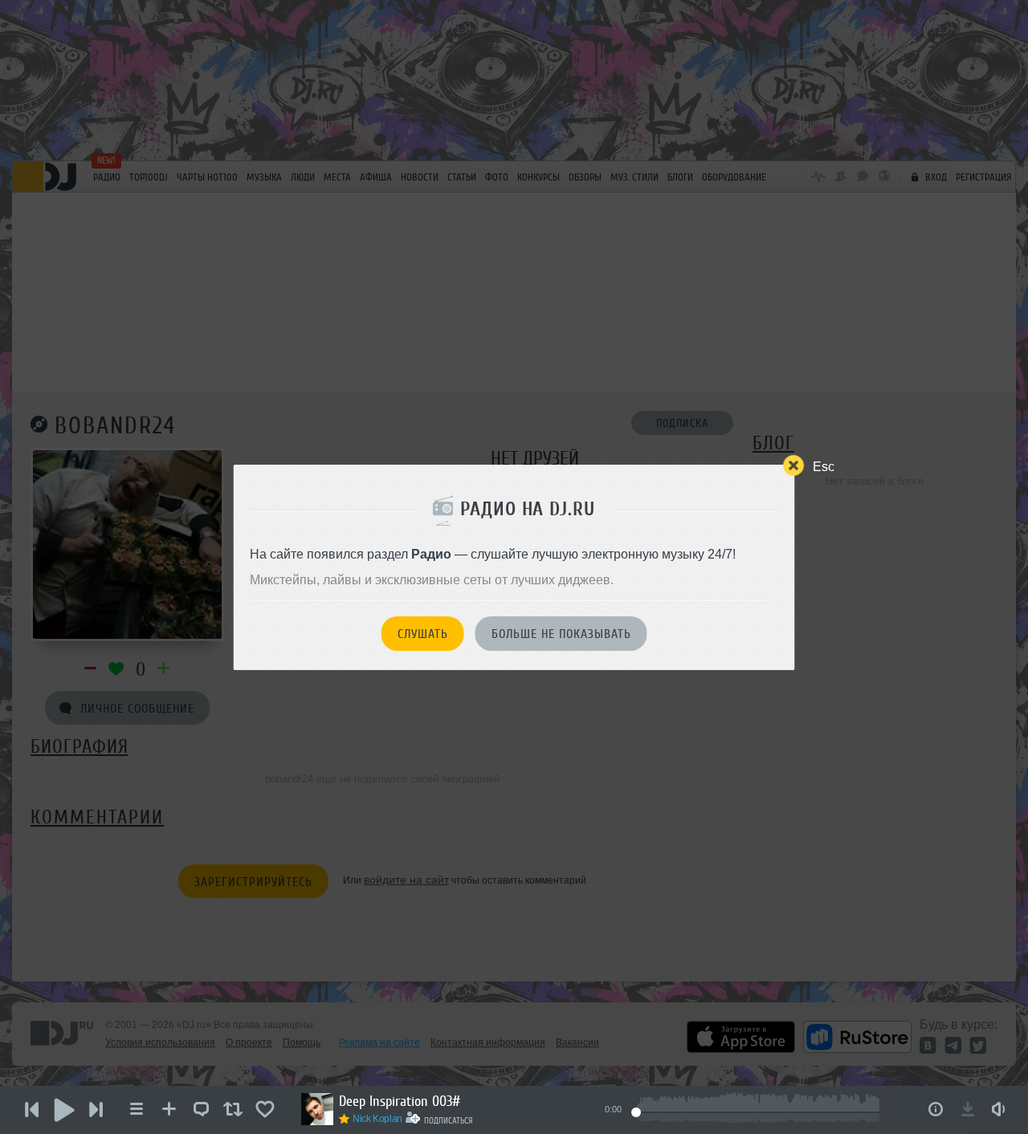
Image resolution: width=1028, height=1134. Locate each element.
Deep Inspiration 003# (399, 1101)
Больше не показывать (561, 634)
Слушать (423, 634)
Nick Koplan (377, 1118)
